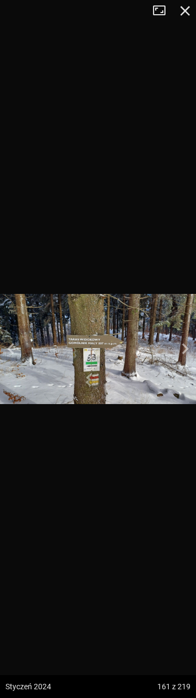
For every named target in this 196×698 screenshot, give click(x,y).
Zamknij (185, 11)
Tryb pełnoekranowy (163, 11)
